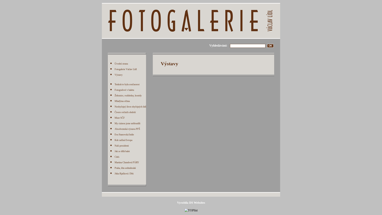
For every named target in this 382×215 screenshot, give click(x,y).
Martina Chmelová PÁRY (127, 162)
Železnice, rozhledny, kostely (128, 95)
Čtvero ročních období (125, 112)
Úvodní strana (121, 63)
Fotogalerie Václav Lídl (126, 69)
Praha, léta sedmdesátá (125, 168)
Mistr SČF (120, 117)
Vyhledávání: (218, 45)
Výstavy (119, 74)
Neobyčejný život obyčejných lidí (130, 106)
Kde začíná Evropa (123, 140)
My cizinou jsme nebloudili (127, 123)
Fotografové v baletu (124, 90)
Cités (117, 156)
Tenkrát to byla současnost (127, 84)
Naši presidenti (122, 145)
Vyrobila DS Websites (191, 202)
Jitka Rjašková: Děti (124, 173)
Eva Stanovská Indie (124, 134)
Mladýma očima (122, 101)
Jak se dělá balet (122, 151)
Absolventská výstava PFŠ (127, 129)
